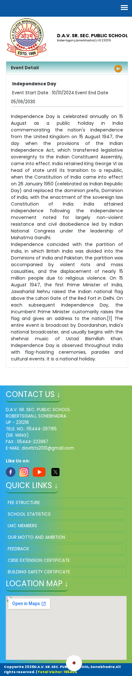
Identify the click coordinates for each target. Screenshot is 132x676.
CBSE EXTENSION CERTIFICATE (39, 560)
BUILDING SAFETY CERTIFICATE (39, 572)
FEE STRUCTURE (24, 503)
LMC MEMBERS (22, 526)
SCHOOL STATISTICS (29, 514)
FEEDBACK (18, 549)
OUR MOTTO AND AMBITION (36, 537)
